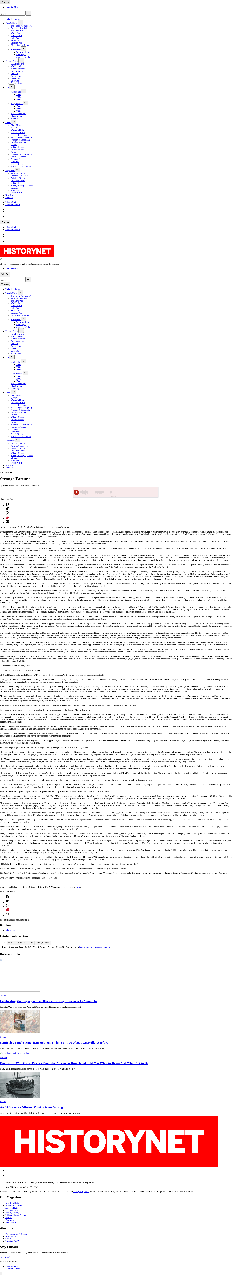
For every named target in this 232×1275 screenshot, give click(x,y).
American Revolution (20, 28)
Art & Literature (17, 149)
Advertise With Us (13, 1236)
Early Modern (17, 103)
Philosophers (16, 83)
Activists (14, 73)
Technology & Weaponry (21, 137)
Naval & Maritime (18, 142)
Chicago (39, 942)
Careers (8, 1239)
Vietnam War (16, 43)
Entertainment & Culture (21, 154)
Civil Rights (21, 54)
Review (3, 1037)
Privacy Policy (11, 202)
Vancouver (28, 942)
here (78, 887)
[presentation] (20, 22)
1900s (18, 97)
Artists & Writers (18, 76)
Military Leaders (18, 68)
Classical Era (16, 116)
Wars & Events (11, 23)
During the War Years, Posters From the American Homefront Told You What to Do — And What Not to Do (74, 1063)
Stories (3, 995)
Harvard (18, 942)
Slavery (14, 128)
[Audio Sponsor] (136, 492)
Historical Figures (18, 157)
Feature (3, 1101)
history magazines (81, 1191)
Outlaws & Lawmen (19, 71)
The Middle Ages (18, 113)
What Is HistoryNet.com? (16, 1234)
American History (18, 173)
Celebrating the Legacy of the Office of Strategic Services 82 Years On (48, 1001)
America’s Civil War (19, 176)
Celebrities (15, 78)
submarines (10, 930)
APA (3, 942)
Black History (17, 125)
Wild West (15, 161)
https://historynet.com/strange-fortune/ (95, 947)
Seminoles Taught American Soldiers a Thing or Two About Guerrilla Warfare (54, 1042)
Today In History (12, 19)
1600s (18, 109)
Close (6, 2)
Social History (17, 164)
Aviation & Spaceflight (20, 140)
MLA (10, 942)
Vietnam (14, 188)
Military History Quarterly (22, 185)
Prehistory (15, 118)
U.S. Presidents (17, 64)
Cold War (15, 38)
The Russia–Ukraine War (21, 26)
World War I (16, 33)
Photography (16, 159)
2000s (18, 94)
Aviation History (18, 178)
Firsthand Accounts (19, 135)
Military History (17, 147)
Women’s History (18, 130)
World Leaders (17, 66)
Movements (16, 49)
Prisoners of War (18, 132)
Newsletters (10, 195)
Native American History (21, 166)
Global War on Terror (20, 45)
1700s (18, 106)
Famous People (11, 61)
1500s (18, 111)
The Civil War (17, 31)
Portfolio (3, 1057)
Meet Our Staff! (12, 1241)
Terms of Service (12, 204)
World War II (16, 35)
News (13, 152)
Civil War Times (18, 180)
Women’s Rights (23, 52)
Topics (8, 122)
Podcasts (9, 197)
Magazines (10, 170)
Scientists (15, 81)
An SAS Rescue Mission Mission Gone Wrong (31, 1107)
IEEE (47, 942)
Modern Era (16, 92)
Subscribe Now (12, 7)
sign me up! (5, 1257)
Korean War (16, 40)
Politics (14, 144)
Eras (7, 87)
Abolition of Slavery (24, 57)
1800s (18, 99)
